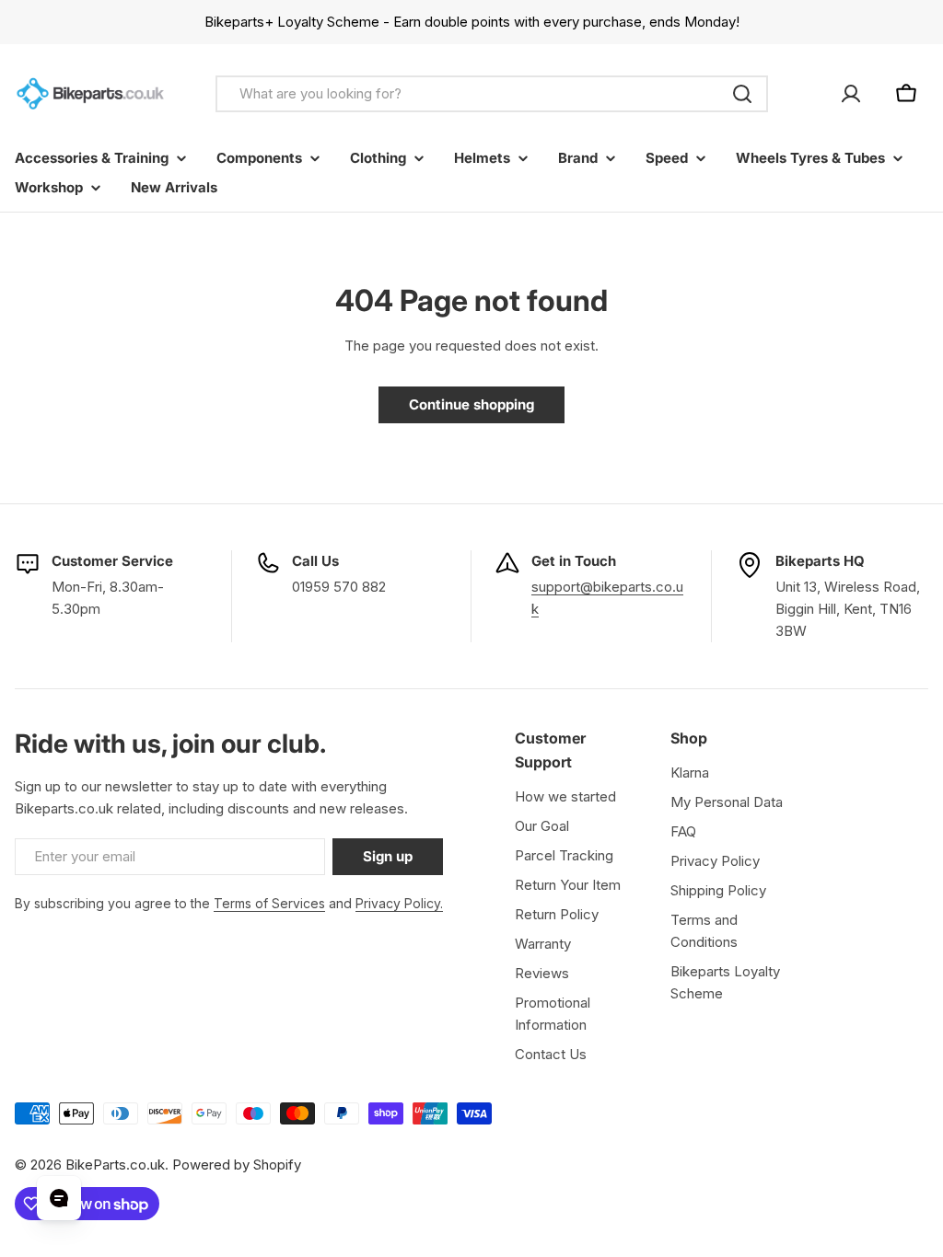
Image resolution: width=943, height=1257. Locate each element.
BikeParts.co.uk (115, 1164)
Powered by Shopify (236, 1164)
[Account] (851, 94)
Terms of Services (269, 903)
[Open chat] (59, 1198)
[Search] (742, 94)
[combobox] (491, 93)
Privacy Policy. (399, 903)
